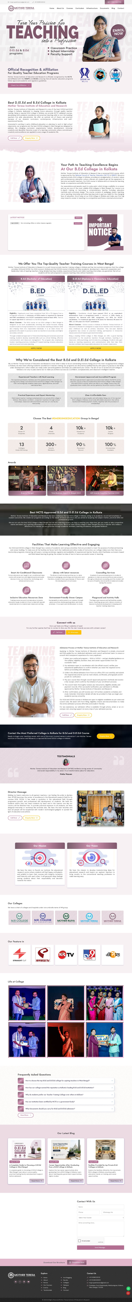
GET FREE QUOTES (114, 2)
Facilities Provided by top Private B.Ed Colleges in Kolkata (103, 1166)
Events (45, 1288)
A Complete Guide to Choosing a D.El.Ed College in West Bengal (25, 1166)
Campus (66, 1285)
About (45, 1280)
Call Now (14, 138)
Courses (69, 8)
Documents (104, 8)
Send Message (100, 1247)
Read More (78, 223)
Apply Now (36, 348)
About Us (60, 8)
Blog (113, 8)
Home (52, 8)
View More (25, 1115)
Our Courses (47, 1285)
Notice (45, 1283)
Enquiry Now (30, 138)
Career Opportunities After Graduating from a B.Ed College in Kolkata (64, 1166)
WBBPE (114, 175)
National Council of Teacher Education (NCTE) (92, 175)
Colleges (66, 1283)
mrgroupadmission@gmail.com (19, 2)
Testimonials (47, 1290)
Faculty (65, 1280)
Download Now (77, 1262)
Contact (121, 8)
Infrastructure (92, 8)
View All (78, 217)
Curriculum (79, 8)
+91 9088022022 (40, 2)
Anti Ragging (67, 1278)
